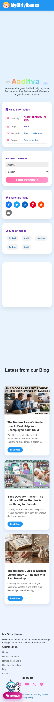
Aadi (26, 246)
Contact (6, 673)
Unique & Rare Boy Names (36, 694)
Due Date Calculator (11, 664)
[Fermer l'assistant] (17, 683)
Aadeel (12, 238)
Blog (4, 669)
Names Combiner (10, 656)
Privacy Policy (27, 697)
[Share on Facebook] (9, 204)
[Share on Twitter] (17, 204)
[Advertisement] (27, 39)
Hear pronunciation (28, 179)
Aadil (26, 238)
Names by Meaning (11, 660)
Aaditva (41, 238)
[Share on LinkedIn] (25, 204)
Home (5, 652)
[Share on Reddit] (41, 204)
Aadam (12, 246)
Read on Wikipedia (33, 133)
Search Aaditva (31, 140)
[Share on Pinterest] (33, 204)
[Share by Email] (9, 213)
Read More (15, 449)
